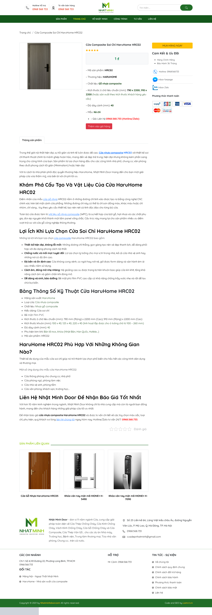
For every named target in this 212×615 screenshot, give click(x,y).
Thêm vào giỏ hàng (99, 126)
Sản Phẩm (61, 19)
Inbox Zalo (163, 87)
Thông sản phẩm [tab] (32, 140)
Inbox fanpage (165, 79)
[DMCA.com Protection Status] (19, 610)
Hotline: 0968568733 (168, 71)
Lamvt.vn (188, 603)
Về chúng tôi (162, 561)
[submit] (186, 7)
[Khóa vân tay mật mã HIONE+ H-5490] (83, 470)
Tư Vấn (138, 19)
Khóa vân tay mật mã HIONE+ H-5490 (83, 497)
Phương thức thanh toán (168, 582)
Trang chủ (25, 32)
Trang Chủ (79, 19)
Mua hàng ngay (172, 45)
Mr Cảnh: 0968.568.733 (120, 561)
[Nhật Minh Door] (106, 7)
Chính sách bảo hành (166, 577)
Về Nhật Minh (99, 19)
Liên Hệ (152, 19)
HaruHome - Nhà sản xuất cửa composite (45, 581)
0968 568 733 (40, 9)
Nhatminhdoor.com (50, 603)
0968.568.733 (26, 564)
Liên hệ (159, 592)
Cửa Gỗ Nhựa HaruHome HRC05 (39, 495)
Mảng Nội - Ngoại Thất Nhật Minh (41, 576)
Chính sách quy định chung (170, 567)
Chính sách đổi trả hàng (168, 572)
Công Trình (120, 19)
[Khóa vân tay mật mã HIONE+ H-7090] (128, 470)
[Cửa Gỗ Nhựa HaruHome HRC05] (39, 470)
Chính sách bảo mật (166, 587)
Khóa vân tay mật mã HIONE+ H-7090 (128, 497)
